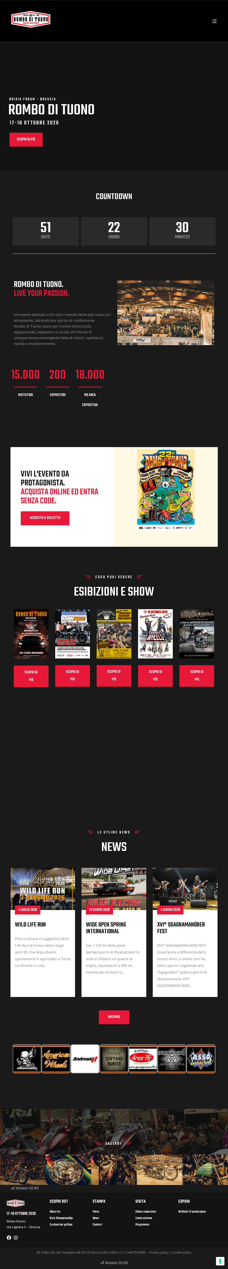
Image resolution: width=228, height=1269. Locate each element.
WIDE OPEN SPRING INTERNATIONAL (106, 928)
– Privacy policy (158, 1252)
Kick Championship (61, 1218)
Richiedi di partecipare (192, 1211)
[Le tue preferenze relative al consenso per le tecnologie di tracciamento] (220, 1261)
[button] (45, 518)
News (96, 1218)
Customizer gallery (61, 1224)
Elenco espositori (145, 1211)
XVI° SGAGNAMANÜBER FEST (181, 928)
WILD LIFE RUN (30, 925)
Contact (97, 1224)
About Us (55, 1211)
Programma (142, 1224)
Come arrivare (143, 1218)
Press (96, 1211)
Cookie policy (181, 1252)
